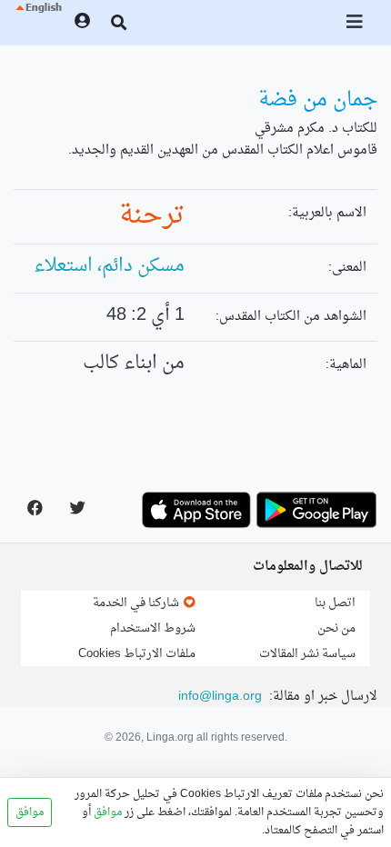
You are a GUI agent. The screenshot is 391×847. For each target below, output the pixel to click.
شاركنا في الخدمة (137, 603)
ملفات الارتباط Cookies (137, 654)
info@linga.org (220, 696)
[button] (38, 22)
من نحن (336, 628)
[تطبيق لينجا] (316, 510)
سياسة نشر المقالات (307, 654)
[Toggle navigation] (355, 23)
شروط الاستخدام (153, 628)
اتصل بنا (335, 603)
